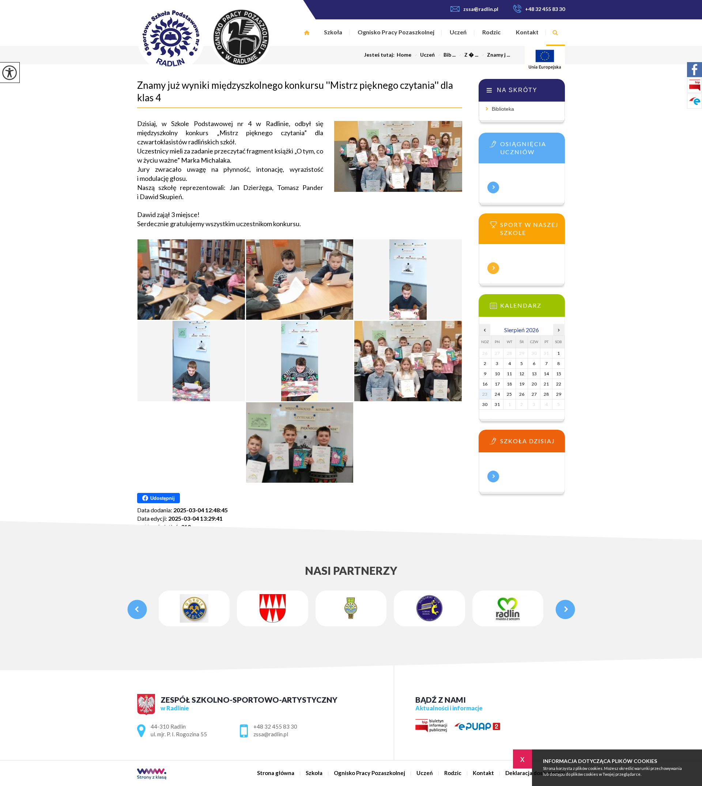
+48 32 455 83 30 (545, 9)
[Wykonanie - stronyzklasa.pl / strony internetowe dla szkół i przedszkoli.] (151, 774)
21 (546, 384)
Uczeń (458, 32)
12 (521, 373)
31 (497, 404)
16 (484, 384)
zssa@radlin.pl (480, 9)
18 (509, 384)
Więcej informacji (493, 187)
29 (558, 394)
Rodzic (491, 32)
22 (558, 384)
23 (484, 394)
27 (534, 394)
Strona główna (307, 32)
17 (497, 384)
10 (497, 373)
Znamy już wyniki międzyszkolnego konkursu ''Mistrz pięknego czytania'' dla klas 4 (295, 91)
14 (546, 373)
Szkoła (333, 32)
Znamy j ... (495, 54)
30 (484, 404)
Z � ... (468, 54)
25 (509, 394)
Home (404, 54)
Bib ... (447, 54)
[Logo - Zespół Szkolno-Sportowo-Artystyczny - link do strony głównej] (220, 38)
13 (534, 373)
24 (497, 394)
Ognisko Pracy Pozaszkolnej (396, 32)
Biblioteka (503, 109)
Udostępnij (162, 498)
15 (558, 373)
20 (534, 384)
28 (546, 394)
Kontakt (527, 32)
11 (509, 373)
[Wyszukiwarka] (555, 32)
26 (521, 394)
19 (521, 384)
